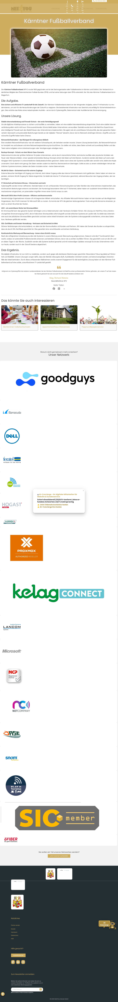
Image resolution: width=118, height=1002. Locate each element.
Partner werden (15, 925)
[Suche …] (12, 1)
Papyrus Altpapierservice (92, 327)
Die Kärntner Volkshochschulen (16, 327)
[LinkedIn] (59, 289)
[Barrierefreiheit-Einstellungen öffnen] (3, 994)
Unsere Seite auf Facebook (13, 962)
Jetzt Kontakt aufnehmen (59, 856)
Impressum (14, 932)
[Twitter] (64, 289)
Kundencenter (18, 955)
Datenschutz (14, 935)
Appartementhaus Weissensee (56, 327)
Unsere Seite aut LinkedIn (18, 962)
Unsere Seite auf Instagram (23, 962)
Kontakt (13, 929)
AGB (12, 938)
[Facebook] (54, 289)
